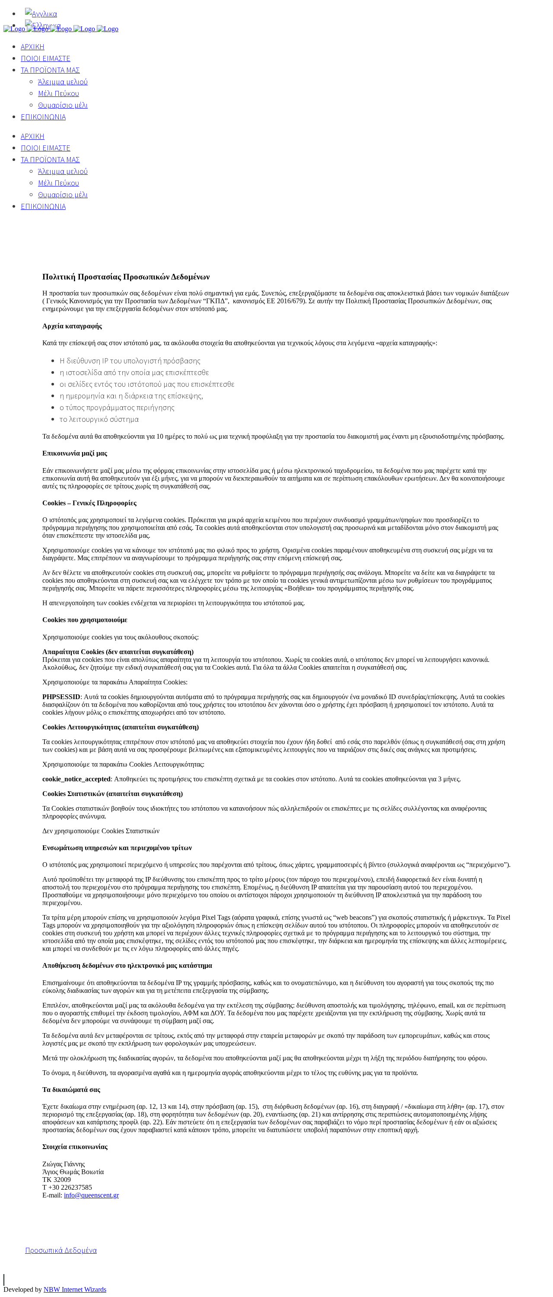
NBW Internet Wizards (75, 1289)
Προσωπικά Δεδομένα (61, 1250)
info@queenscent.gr (91, 1195)
